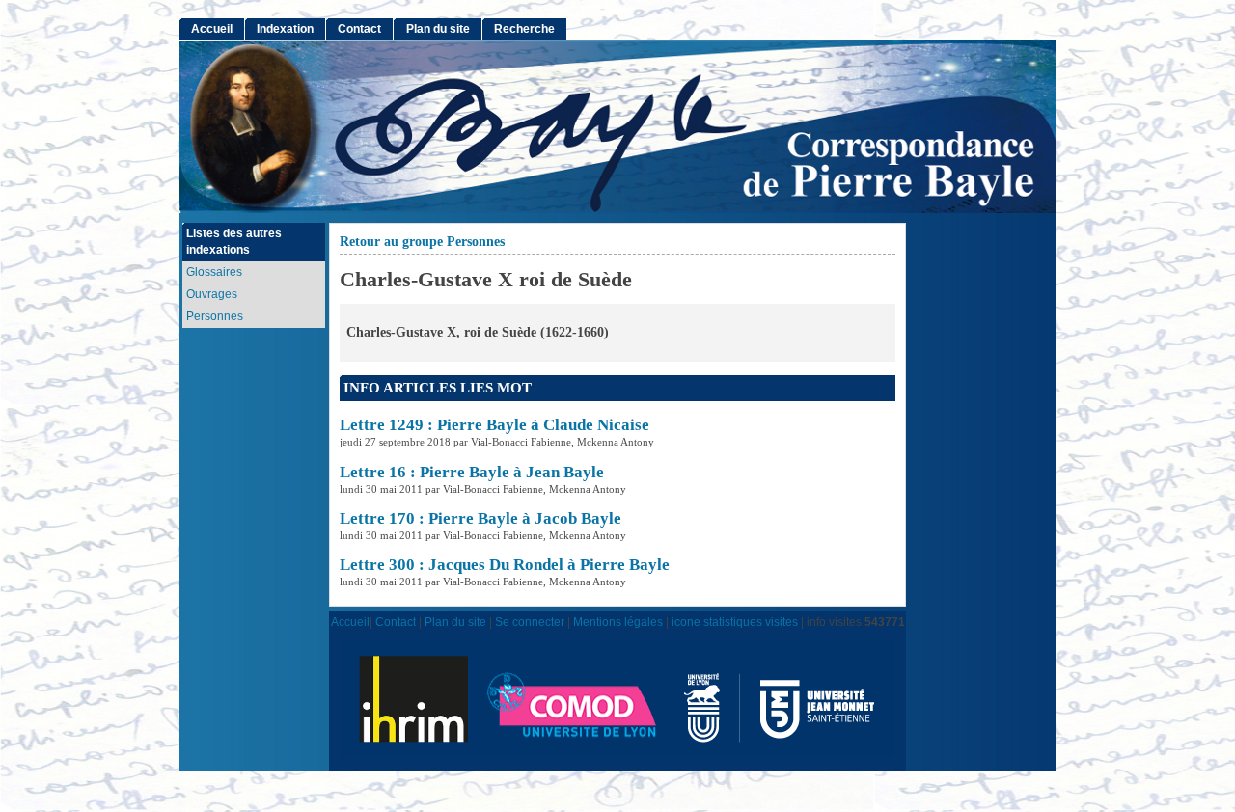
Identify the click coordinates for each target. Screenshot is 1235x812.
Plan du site (438, 29)
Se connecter (529, 621)
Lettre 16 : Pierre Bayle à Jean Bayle (472, 472)
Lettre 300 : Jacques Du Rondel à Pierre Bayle (505, 564)
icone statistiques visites (735, 621)
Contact (359, 29)
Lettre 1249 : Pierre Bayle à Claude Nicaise (494, 425)
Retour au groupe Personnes (422, 241)
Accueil (212, 29)
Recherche (524, 29)
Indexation (285, 29)
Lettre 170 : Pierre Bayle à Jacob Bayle (480, 518)
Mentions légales (618, 621)
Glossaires (214, 272)
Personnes (214, 316)
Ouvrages (211, 294)
